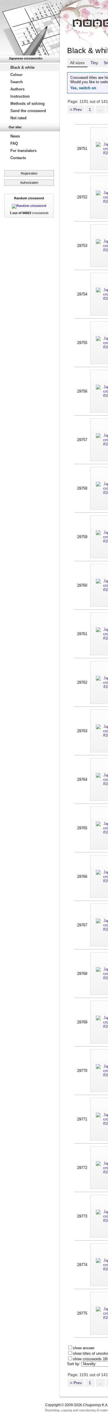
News (15, 136)
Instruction (20, 96)
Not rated (18, 118)
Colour (16, 75)
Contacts (18, 158)
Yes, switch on (83, 88)
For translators (23, 150)
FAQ (14, 143)
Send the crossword (28, 111)
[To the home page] (30, 27)
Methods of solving (27, 103)
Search (16, 82)
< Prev (76, 109)
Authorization (29, 182)
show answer (83, 1348)
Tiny (94, 62)
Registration (29, 173)
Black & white (22, 67)
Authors (17, 89)
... (100, 109)
